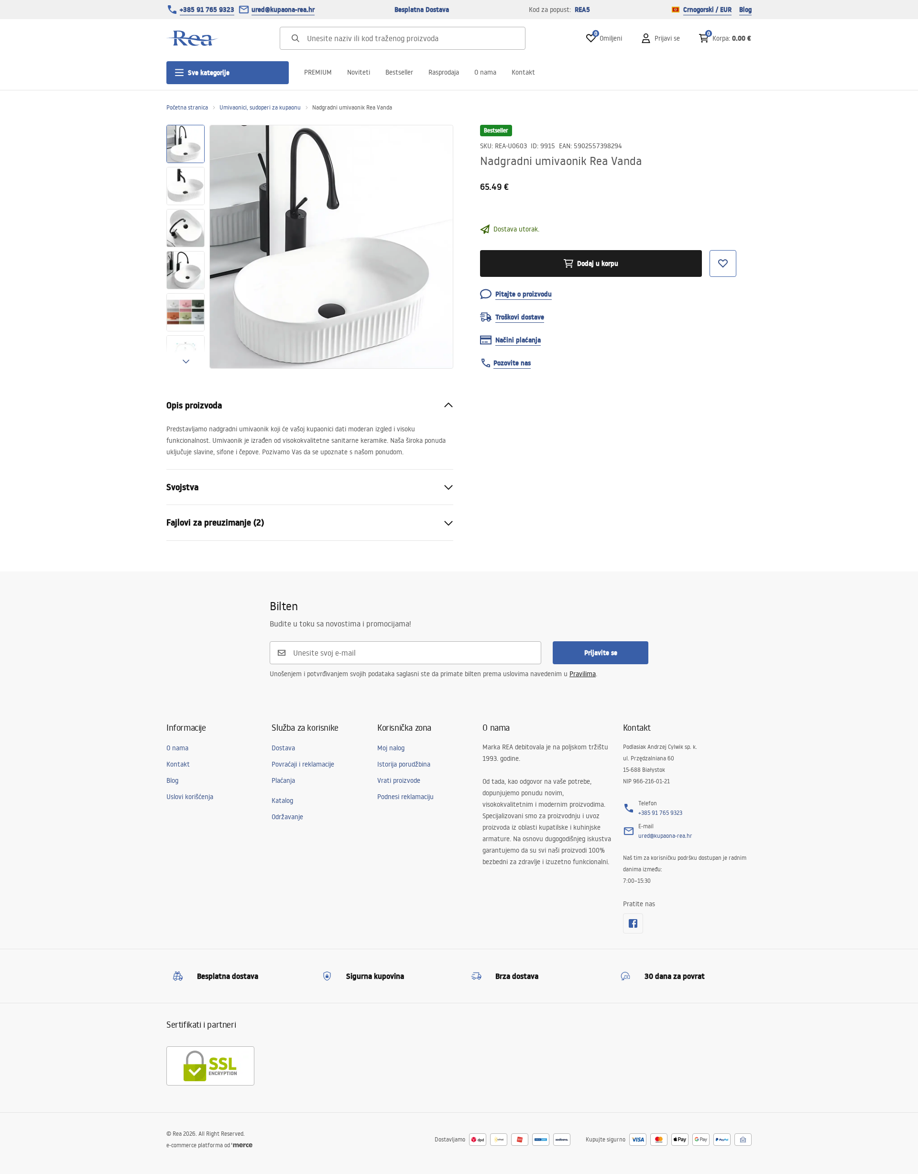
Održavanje (287, 816)
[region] (185, 247)
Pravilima (582, 673)
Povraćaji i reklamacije (303, 764)
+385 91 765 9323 (207, 9)
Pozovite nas (512, 363)
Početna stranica (187, 107)
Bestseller (399, 72)
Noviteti (358, 72)
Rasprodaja (443, 72)
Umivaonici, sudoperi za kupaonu (260, 107)
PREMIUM (318, 72)
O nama (485, 72)
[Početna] (192, 38)
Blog (745, 9)
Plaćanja (283, 780)
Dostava (283, 748)
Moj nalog (390, 748)
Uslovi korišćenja (189, 796)
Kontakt (523, 72)
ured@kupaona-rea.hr (283, 9)
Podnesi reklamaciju (405, 796)
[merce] (241, 1145)
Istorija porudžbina (403, 764)
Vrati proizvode (398, 780)
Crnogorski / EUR (707, 9)
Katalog (282, 800)
